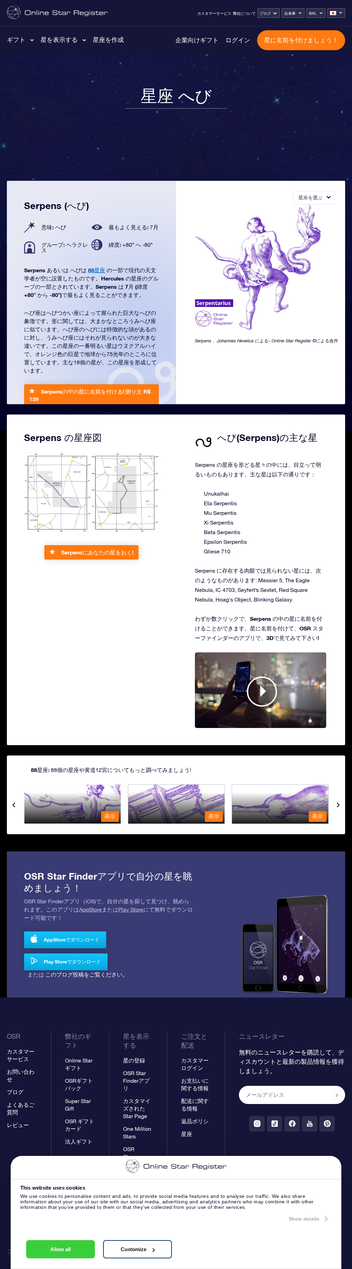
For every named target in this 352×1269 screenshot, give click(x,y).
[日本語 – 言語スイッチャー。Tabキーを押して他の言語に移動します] (336, 13)
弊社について (244, 13)
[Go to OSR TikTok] (274, 1124)
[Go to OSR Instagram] (257, 1124)
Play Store (130, 909)
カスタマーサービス (214, 13)
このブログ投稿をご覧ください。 (86, 974)
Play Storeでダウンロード (72, 961)
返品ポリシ (195, 1121)
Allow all (60, 1249)
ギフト (16, 39)
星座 (186, 1134)
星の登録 (134, 1060)
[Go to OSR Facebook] (292, 1124)
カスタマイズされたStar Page (137, 1108)
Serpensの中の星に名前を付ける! (90, 395)
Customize (133, 1249)
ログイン (238, 40)
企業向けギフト (197, 40)
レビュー (18, 1125)
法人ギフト (78, 1141)
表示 (110, 816)
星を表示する (59, 39)
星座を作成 (108, 39)
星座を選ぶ (310, 197)
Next (338, 805)
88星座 (96, 270)
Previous (13, 805)
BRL (313, 13)
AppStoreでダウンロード (71, 939)
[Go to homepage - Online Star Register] (57, 12)
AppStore (90, 909)
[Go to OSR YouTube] (309, 1124)
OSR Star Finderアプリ (136, 1080)
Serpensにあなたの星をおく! (97, 552)
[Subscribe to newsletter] (337, 1095)
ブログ (265, 13)
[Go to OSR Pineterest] (327, 1124)
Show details (304, 1219)
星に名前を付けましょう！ (301, 40)
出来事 (290, 13)
